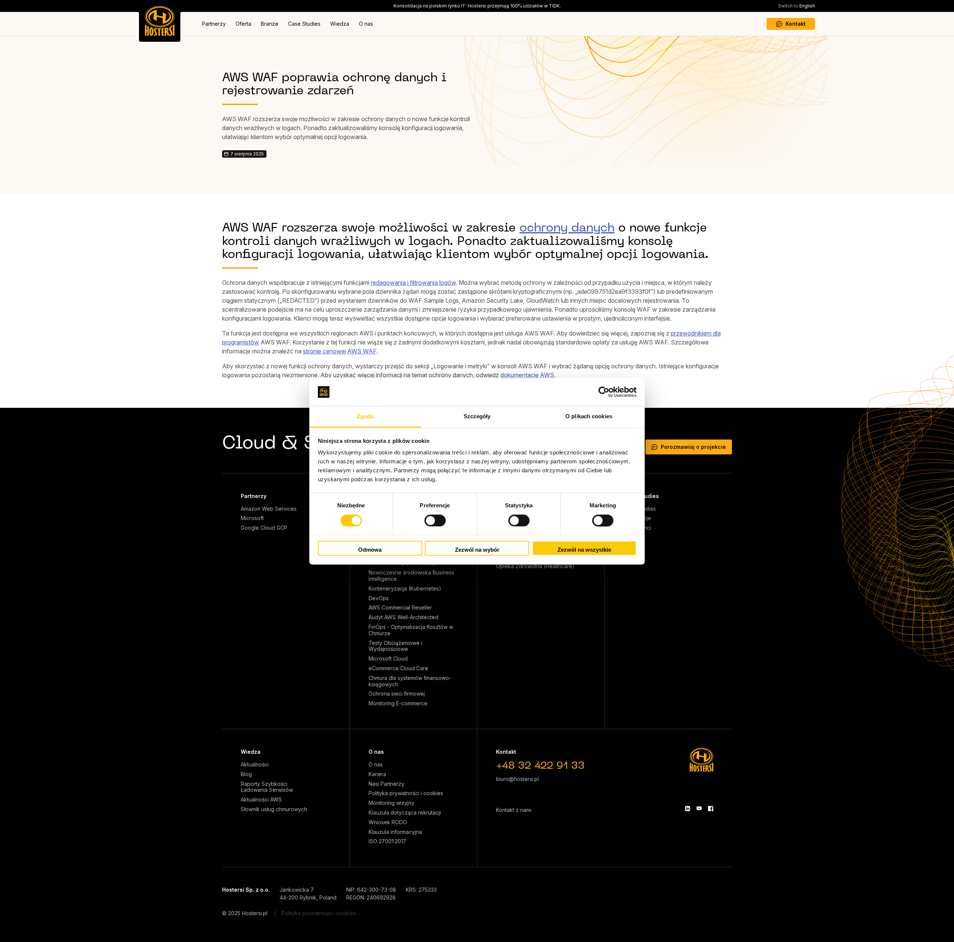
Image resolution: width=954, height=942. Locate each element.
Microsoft (252, 518)
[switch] (435, 520)
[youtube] (699, 808)
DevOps (379, 598)
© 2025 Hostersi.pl (245, 913)
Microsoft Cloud (388, 659)
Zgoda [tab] (365, 416)
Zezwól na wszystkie (584, 550)
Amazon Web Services (269, 509)
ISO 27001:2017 (387, 841)
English (796, 6)
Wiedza (339, 24)
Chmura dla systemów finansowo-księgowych (410, 681)
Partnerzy (214, 24)
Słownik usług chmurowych (274, 809)
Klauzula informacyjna (395, 832)
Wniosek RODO (388, 822)
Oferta (243, 24)
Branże (269, 24)
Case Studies (304, 24)
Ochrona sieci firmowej (397, 694)
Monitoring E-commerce (398, 703)
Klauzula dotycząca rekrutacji (405, 813)
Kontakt (796, 24)
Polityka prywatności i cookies (406, 793)
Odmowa (370, 550)
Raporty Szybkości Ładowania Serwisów (267, 787)
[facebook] (710, 808)
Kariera (377, 774)
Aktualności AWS (261, 800)
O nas (366, 24)
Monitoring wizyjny (391, 803)
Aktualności (255, 765)
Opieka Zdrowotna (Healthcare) (535, 566)
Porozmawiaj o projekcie (693, 447)
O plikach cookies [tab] (588, 416)
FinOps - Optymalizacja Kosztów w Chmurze (411, 630)
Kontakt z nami (513, 810)
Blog (246, 774)
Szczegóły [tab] (477, 416)
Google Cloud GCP (264, 528)
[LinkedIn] (687, 808)
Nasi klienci (637, 528)
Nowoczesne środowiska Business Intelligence (411, 576)
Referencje (637, 518)
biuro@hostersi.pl (517, 779)
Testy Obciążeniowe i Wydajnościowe (395, 646)
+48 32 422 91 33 (540, 766)
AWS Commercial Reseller (400, 608)
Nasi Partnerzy (386, 784)
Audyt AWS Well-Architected (403, 617)
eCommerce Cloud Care (398, 668)
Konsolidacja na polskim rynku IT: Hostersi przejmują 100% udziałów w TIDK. (477, 6)
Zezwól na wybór (477, 550)
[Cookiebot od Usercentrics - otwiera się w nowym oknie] (603, 391)
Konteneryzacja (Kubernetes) (405, 589)
